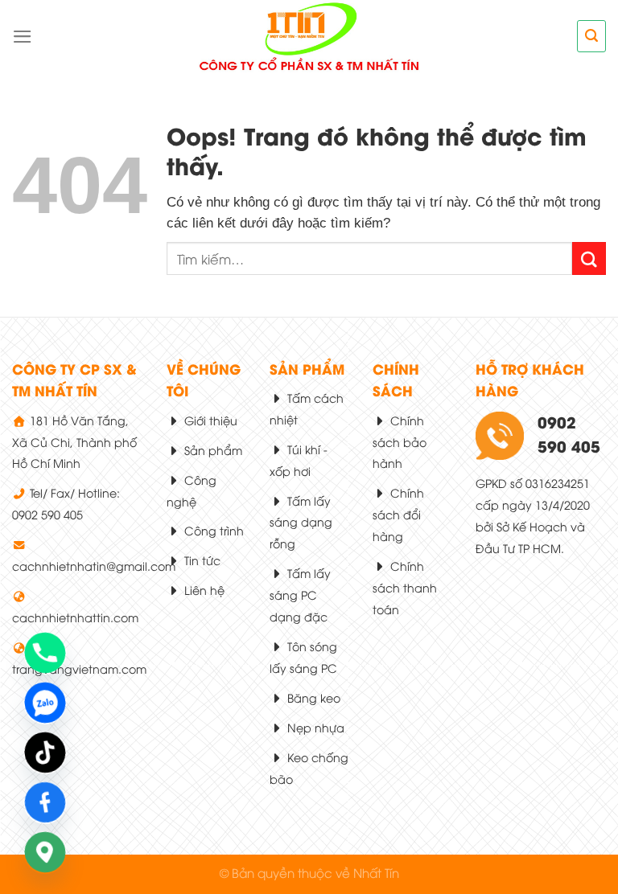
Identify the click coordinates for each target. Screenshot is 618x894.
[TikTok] (45, 752)
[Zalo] (45, 702)
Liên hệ (203, 589)
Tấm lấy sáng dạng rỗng (301, 522)
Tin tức (200, 560)
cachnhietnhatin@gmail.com (93, 565)
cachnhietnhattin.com (75, 617)
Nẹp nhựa (314, 727)
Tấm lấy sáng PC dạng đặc (300, 594)
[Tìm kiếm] (591, 35)
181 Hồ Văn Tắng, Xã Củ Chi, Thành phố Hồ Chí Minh (74, 441)
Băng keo (312, 697)
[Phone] (45, 653)
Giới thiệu (209, 420)
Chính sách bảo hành (399, 441)
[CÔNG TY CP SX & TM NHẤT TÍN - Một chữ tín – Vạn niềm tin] (309, 36)
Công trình (212, 530)
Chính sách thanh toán (405, 587)
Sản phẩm (211, 449)
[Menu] (22, 36)
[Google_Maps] (45, 852)
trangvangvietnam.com (79, 668)
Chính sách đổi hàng (398, 514)
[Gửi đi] (589, 258)
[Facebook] (45, 802)
